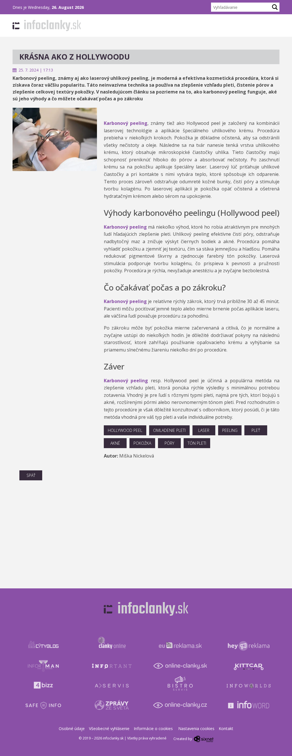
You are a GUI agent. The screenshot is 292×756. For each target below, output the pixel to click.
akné (115, 443)
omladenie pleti (169, 430)
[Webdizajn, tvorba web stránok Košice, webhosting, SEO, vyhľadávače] (203, 738)
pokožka (142, 443)
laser (203, 430)
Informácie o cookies (153, 728)
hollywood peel (125, 430)
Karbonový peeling (125, 123)
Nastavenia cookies (196, 728)
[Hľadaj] (274, 7)
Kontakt (226, 728)
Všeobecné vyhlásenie (109, 728)
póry (169, 443)
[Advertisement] (55, 206)
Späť (31, 475)
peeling (230, 430)
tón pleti (197, 443)
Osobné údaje (72, 728)
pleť (256, 430)
